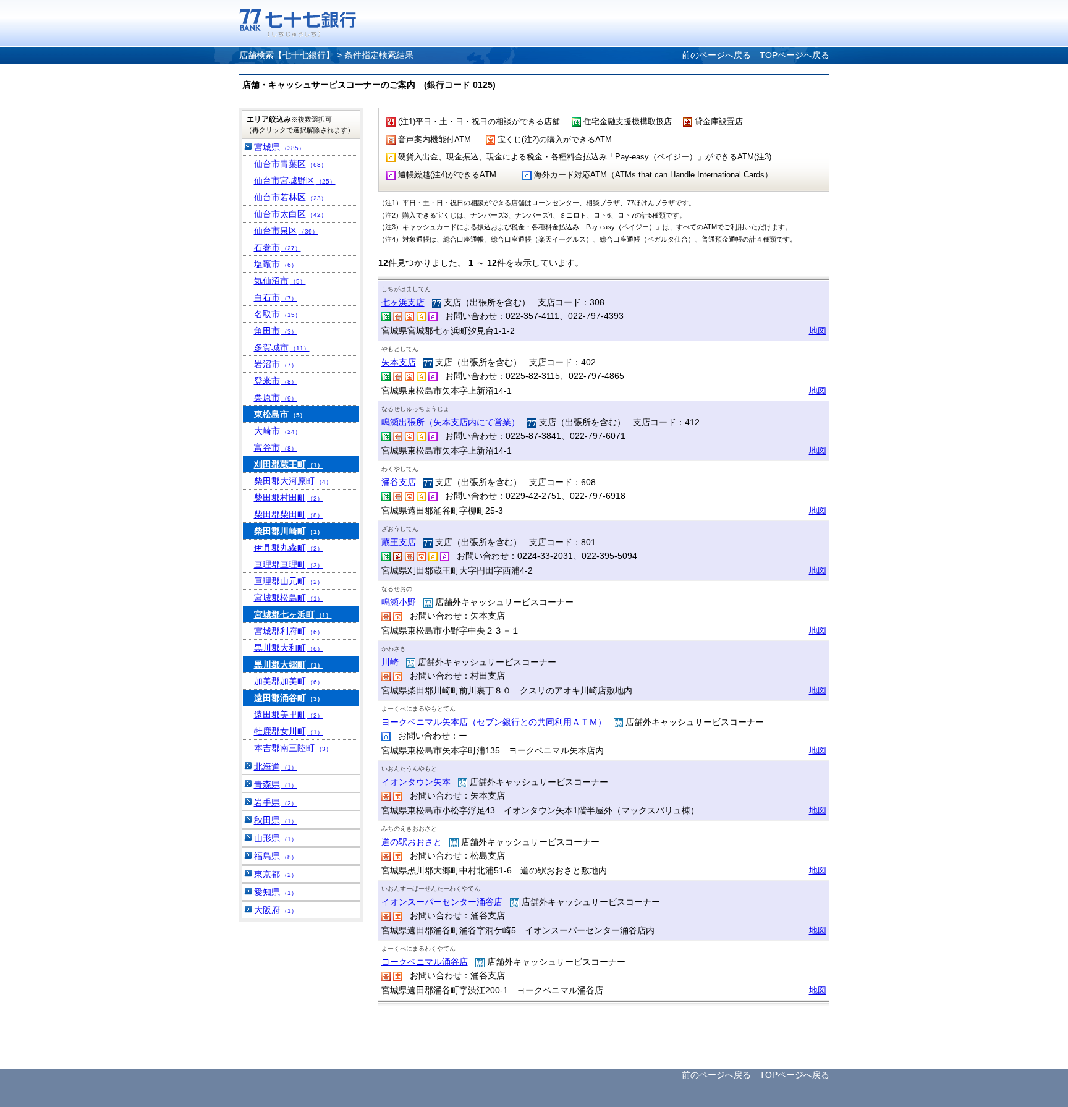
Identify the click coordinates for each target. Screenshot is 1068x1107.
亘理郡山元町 (288, 581)
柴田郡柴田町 (288, 514)
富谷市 (275, 447)
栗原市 (275, 397)
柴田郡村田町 (288, 498)
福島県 (275, 856)
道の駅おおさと (411, 842)
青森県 (275, 784)
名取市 (277, 314)
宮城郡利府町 (288, 631)
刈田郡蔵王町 (288, 464)
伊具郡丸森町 (288, 548)
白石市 (275, 297)
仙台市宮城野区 (295, 180)
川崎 (390, 662)
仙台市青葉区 (290, 164)
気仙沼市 (280, 281)
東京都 (275, 874)
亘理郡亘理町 (288, 564)
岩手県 (275, 802)
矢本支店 (398, 362)
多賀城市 (282, 347)
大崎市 (277, 431)
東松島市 (280, 414)
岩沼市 (275, 364)
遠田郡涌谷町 (288, 698)
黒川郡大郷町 (288, 664)
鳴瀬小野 (398, 602)
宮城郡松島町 (288, 598)
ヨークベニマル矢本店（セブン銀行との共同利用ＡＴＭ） (493, 722)
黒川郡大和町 (288, 648)
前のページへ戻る (716, 55)
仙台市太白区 (290, 214)
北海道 (275, 766)
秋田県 (275, 820)
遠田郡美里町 (288, 714)
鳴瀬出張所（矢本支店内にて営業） (450, 422)
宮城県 (279, 147)
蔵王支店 (398, 542)
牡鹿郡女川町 (288, 731)
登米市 (275, 381)
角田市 (275, 331)
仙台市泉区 (286, 230)
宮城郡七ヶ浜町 (293, 614)
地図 (817, 331)
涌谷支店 (398, 482)
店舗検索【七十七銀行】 (286, 55)
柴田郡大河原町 (293, 481)
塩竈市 (275, 264)
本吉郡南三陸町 (293, 748)
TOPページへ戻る (794, 55)
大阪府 (275, 910)
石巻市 (277, 247)
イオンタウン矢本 (416, 782)
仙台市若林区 (290, 197)
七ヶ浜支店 (403, 302)
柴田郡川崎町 (288, 531)
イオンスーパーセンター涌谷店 (441, 902)
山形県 (275, 838)
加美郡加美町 (288, 681)
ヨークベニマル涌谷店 (424, 962)
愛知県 (275, 892)
